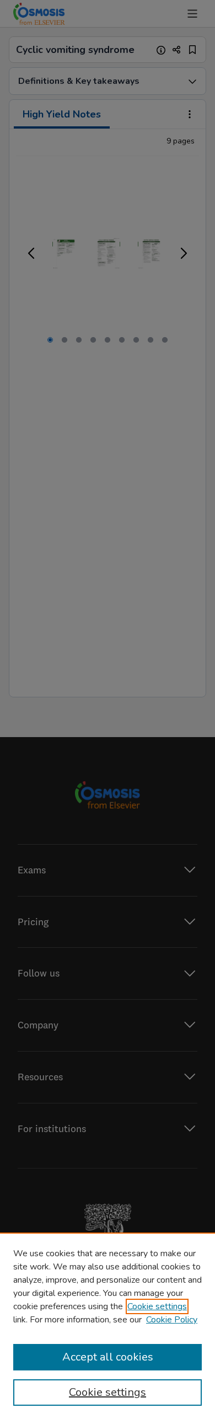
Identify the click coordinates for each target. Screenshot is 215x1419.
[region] (107, 1326)
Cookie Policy (171, 1320)
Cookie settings (157, 1306)
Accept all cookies (107, 1356)
